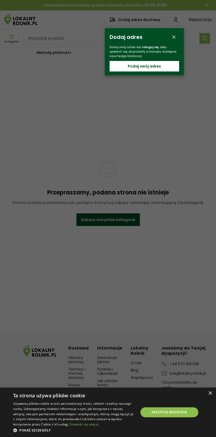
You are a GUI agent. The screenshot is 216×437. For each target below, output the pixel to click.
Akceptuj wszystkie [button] (169, 412)
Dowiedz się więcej (84, 424)
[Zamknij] (174, 37)
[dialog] (108, 412)
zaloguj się (150, 47)
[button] (74, 430)
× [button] (210, 393)
